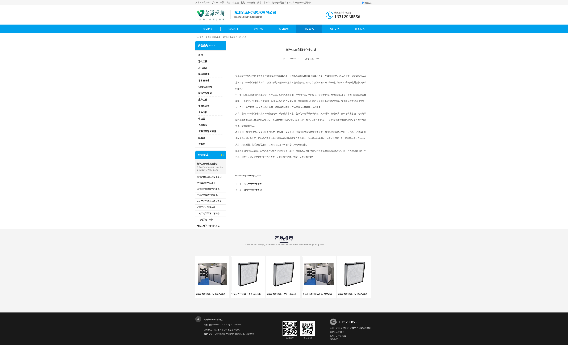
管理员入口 (240, 334)
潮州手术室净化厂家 (253, 190)
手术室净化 (203, 80)
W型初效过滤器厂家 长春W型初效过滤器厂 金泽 (360, 294)
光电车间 (202, 125)
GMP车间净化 (205, 87)
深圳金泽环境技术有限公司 (215, 330)
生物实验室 (203, 106)
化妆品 (201, 119)
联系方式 (359, 29)
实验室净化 (203, 74)
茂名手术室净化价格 (253, 184)
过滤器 (201, 138)
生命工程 (202, 99)
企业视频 (258, 29)
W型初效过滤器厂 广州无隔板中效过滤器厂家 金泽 (290, 294)
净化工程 (202, 61)
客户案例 (334, 29)
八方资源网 (220, 334)
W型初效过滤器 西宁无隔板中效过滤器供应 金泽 (253, 294)
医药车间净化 (205, 93)
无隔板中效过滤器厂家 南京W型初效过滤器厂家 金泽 (326, 294)
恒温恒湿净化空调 (207, 131)
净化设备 (202, 68)
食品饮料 (202, 112)
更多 (223, 155)
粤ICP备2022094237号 (233, 325)
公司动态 (309, 29)
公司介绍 (284, 29)
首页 (208, 37)
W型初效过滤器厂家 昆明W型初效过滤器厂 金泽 (218, 294)
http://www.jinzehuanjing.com (248, 176)
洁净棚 (201, 144)
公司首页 (208, 29)
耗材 (200, 55)
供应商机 (233, 29)
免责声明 (230, 334)
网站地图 (250, 334)
